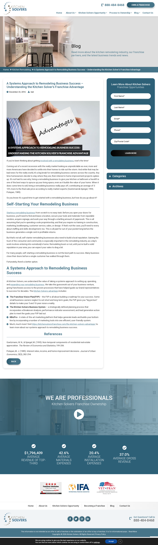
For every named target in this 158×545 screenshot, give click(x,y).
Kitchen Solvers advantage (46, 291)
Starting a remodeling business (21, 212)
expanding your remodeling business (27, 284)
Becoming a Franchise (94, 506)
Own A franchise (141, 5)
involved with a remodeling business (57, 160)
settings (97, 542)
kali (32, 92)
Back (13, 361)
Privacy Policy (100, 534)
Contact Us (148, 13)
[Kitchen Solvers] (15, 5)
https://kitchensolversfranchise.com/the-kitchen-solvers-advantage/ (64, 324)
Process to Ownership (119, 13)
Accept (111, 541)
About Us (70, 13)
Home (59, 13)
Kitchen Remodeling (21, 69)
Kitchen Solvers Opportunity (92, 13)
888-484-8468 (114, 5)
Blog (136, 13)
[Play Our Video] (79, 415)
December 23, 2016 (17, 92)
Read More (133, 532)
